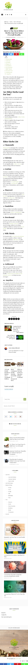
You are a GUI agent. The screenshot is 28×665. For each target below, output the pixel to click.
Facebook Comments (9, 389)
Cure (6, 499)
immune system (13, 223)
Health (9, 491)
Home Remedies (11, 506)
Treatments (10, 512)
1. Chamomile (8, 59)
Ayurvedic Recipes (9, 483)
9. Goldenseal (8, 72)
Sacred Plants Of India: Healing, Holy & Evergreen (10, 337)
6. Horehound (8, 67)
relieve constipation (15, 212)
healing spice (11, 198)
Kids (9, 493)
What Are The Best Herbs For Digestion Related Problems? (20, 373)
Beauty (9, 487)
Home (7, 21)
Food (12, 367)
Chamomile (6, 148)
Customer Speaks (12, 479)
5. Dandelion (8, 65)
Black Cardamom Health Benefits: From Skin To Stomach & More (14, 375)
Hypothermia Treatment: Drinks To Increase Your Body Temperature (17, 461)
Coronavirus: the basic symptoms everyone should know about (12, 575)
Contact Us (3, 614)
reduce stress (17, 164)
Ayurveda (7, 474)
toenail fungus (15, 181)
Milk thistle (16, 239)
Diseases (10, 502)
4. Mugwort (8, 64)
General (7, 514)
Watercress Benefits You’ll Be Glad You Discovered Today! (17, 438)
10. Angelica (8, 74)
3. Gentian (7, 62)
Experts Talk (11, 481)
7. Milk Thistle (8, 69)
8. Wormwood (8, 70)
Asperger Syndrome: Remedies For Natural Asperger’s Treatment (18, 452)
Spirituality (10, 495)
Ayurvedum (18, 658)
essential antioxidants (18, 236)
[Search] (25, 14)
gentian (5, 176)
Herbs (11, 21)
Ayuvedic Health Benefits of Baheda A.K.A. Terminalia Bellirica (7, 374)
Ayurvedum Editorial (11, 37)
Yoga (9, 497)
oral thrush (14, 183)
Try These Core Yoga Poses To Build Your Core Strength (17, 445)
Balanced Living (8, 485)
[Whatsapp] (21, 54)
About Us (3, 612)
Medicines (10, 508)
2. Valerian (7, 60)
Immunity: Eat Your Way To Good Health (14, 537)
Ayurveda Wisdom (12, 477)
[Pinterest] (16, 54)
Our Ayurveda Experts (6, 617)
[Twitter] (11, 54)
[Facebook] (5, 54)
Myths (9, 510)
